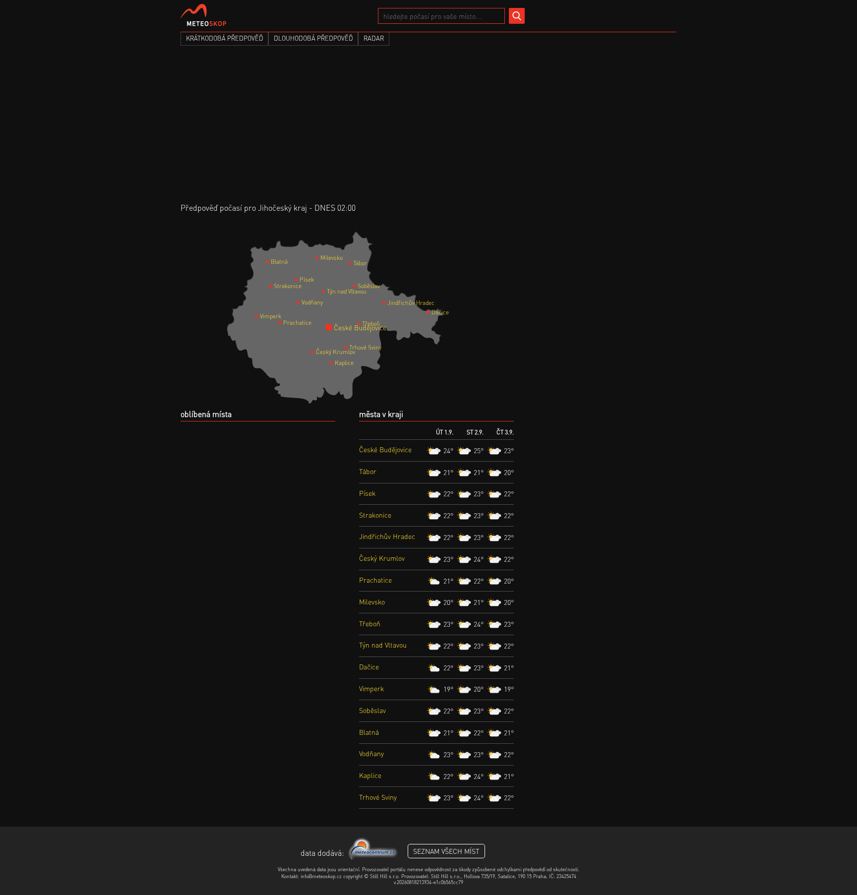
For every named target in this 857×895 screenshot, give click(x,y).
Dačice (432, 312)
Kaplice (336, 362)
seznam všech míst (446, 850)
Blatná (272, 261)
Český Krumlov (317, 352)
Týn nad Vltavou (328, 291)
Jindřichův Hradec (388, 302)
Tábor (354, 263)
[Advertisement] (428, 128)
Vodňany (303, 302)
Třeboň (363, 323)
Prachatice (284, 322)
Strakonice (275, 286)
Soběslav (359, 286)
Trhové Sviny (350, 347)
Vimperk (261, 316)
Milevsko (321, 257)
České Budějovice (337, 327)
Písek (301, 279)
